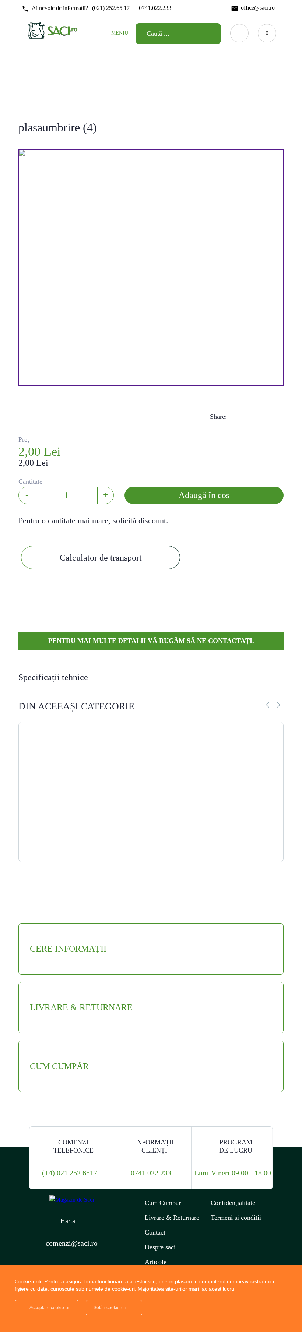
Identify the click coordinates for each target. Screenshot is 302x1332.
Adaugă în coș (204, 495)
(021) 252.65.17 (111, 8)
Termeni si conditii (236, 1217)
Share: (218, 416)
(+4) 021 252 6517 (69, 1173)
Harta (67, 1221)
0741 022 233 (151, 1173)
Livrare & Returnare (172, 1217)
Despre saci (160, 1247)
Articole (155, 1262)
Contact (155, 1232)
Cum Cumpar (163, 1202)
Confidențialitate (233, 1202)
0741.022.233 (155, 8)
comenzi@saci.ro (72, 1243)
